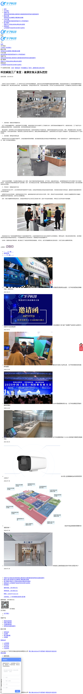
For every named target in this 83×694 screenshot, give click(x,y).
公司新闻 (6, 27)
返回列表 (6, 253)
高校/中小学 (7, 24)
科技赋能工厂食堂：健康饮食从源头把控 (33, 68)
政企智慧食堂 (8, 21)
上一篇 (9, 251)
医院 (23, 24)
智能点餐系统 (15, 14)
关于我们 (6, 10)
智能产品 (6, 12)
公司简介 (3, 47)
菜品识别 (53, 651)
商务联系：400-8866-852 (11, 590)
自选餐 (11, 17)
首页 (5, 9)
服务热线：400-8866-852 (11, 587)
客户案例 (6, 22)
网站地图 (3, 653)
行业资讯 (22, 27)
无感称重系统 (23, 14)
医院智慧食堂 (15, 21)
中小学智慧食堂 (24, 21)
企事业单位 (19, 24)
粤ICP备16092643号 (34, 651)
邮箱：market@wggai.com (11, 593)
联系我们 (8, 47)
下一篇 (9, 255)
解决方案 (6, 16)
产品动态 (11, 27)
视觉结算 (48, 651)
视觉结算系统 (8, 14)
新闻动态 (6, 26)
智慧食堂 (6, 17)
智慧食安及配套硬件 (33, 14)
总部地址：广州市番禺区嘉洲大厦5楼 (14, 596)
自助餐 (21, 17)
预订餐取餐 (16, 17)
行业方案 (6, 19)
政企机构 (13, 24)
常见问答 (16, 27)
